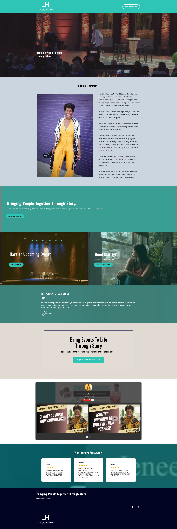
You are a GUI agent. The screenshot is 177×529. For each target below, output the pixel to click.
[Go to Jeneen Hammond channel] (88, 387)
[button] (37, 418)
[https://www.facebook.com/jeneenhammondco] (132, 507)
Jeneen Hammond (88, 394)
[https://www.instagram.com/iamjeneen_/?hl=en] (137, 507)
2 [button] (89, 437)
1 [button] (87, 437)
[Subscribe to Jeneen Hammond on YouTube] (88, 400)
